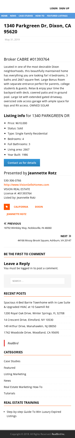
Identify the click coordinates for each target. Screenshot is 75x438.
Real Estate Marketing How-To (23, 387)
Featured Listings (57, 15)
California (21, 206)
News (13, 15)
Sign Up (64, 8)
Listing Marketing (15, 374)
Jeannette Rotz (16, 214)
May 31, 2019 (12, 39)
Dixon (39, 206)
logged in (27, 268)
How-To (39, 15)
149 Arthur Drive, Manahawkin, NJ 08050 (30, 326)
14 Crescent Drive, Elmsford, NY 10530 (28, 320)
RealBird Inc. (58, 434)
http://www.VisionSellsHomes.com (26, 184)
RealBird (13, 343)
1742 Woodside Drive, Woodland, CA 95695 (31, 332)
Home (4, 15)
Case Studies (26, 15)
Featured (9, 367)
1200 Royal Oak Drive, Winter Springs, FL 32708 (34, 313)
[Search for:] (37, 281)
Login (54, 8)
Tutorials (9, 393)
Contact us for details (22, 163)
